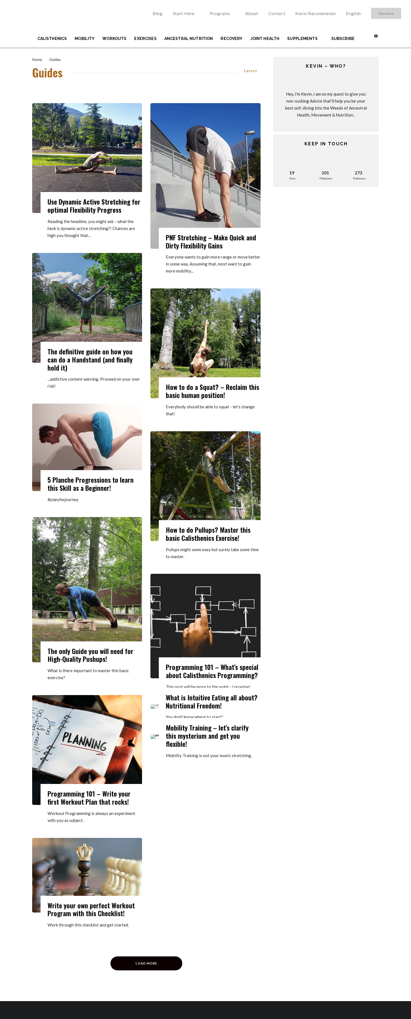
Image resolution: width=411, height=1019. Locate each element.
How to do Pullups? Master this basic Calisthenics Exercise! (208, 534)
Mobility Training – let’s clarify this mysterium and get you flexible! (207, 736)
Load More (146, 963)
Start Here (184, 13)
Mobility (85, 38)
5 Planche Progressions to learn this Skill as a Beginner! (91, 484)
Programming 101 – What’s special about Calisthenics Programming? (212, 671)
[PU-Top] (87, 589)
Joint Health (265, 38)
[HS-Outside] (87, 308)
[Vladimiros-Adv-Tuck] (87, 447)
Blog (158, 13)
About (251, 13)
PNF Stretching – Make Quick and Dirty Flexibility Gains (211, 241)
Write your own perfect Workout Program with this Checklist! (91, 909)
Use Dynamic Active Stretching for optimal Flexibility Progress (94, 206)
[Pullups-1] (205, 486)
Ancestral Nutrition (188, 38)
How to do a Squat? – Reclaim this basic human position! (212, 391)
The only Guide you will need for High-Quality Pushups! (90, 655)
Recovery (231, 38)
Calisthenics (52, 38)
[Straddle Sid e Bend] (87, 158)
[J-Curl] (205, 176)
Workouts (114, 38)
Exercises (145, 38)
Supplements (302, 38)
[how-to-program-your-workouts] (205, 626)
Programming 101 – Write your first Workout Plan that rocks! (89, 798)
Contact (276, 13)
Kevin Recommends (315, 13)
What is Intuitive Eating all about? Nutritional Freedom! (212, 701)
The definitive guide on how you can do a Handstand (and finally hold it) (90, 359)
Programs (220, 13)
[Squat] (205, 343)
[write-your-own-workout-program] (87, 750)
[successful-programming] (87, 875)
